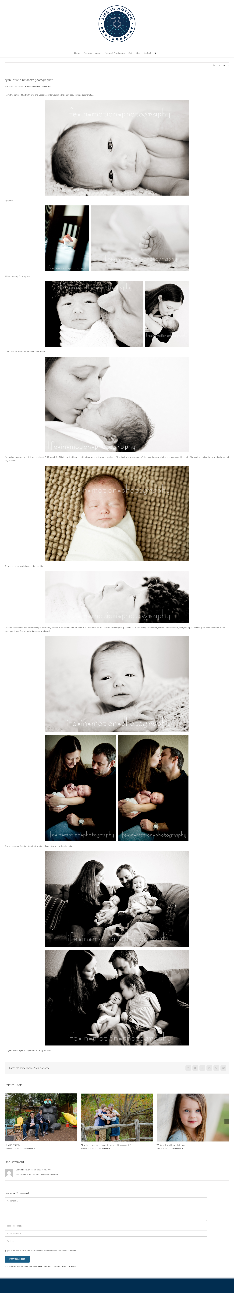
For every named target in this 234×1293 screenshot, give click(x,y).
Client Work (46, 86)
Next (225, 65)
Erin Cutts (20, 1170)
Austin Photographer (33, 86)
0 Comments (29, 1148)
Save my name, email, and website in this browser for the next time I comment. (42, 1250)
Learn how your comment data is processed (57, 1266)
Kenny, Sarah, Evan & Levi (169, 1145)
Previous (216, 65)
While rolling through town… (95, 1145)
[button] (155, 53)
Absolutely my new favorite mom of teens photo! (30, 1145)
